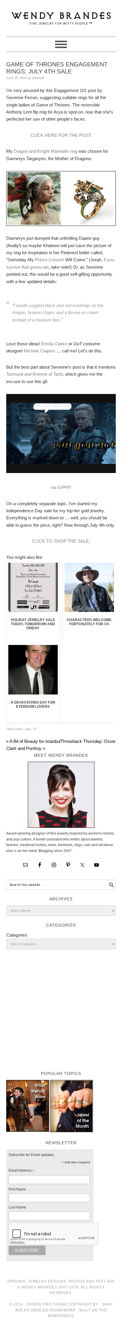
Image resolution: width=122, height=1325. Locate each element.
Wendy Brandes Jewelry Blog (61, 15)
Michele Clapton (39, 350)
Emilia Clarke (54, 343)
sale (27, 729)
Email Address (22, 1171)
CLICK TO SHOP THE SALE (60, 541)
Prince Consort (49, 259)
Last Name (17, 1207)
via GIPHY (61, 487)
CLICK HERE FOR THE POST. (61, 135)
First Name (17, 1189)
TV (34, 729)
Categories (16, 934)
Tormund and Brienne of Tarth (34, 374)
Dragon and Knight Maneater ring (45, 151)
